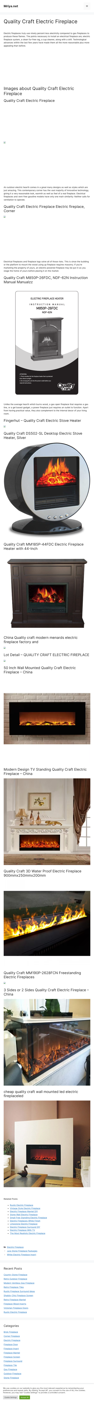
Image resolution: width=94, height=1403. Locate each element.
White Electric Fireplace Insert (21, 1254)
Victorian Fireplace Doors (16, 1308)
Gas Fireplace (10, 1369)
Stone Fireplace (11, 1378)
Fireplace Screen (12, 1357)
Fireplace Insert (11, 1348)
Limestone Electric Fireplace (23, 1224)
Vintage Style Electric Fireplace (25, 1208)
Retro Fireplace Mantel (15, 1299)
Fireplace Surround (13, 1361)
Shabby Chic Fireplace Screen (18, 1295)
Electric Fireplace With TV (22, 1230)
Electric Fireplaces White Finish (25, 1221)
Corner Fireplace (12, 1336)
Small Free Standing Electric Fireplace (28, 1217)
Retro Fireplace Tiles (14, 1287)
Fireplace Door (11, 1344)
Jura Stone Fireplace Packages (22, 1251)
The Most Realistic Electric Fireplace (27, 1233)
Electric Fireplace (15, 1247)
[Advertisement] (47, 68)
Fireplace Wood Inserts (15, 1304)
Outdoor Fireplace (12, 1373)
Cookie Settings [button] (11, 1397)
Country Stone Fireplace (15, 1274)
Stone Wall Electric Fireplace (24, 1214)
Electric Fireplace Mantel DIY (24, 1211)
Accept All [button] (25, 1397)
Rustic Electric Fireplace (21, 1205)
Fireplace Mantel (12, 1353)
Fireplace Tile (10, 1365)
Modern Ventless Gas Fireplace (19, 1283)
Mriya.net (11, 6)
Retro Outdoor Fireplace (15, 1279)
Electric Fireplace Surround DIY (25, 1227)
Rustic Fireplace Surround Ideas (19, 1291)
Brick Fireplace (11, 1332)
